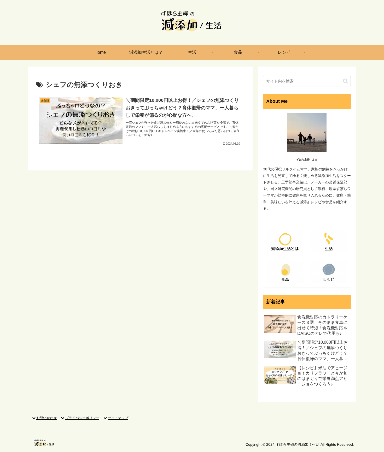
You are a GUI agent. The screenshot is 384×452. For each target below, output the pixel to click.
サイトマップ (118, 418)
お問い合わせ (46, 418)
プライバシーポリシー (82, 418)
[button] (345, 81)
